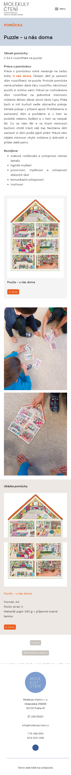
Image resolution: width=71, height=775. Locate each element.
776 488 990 (35, 733)
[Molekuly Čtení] (16, 8)
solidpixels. (46, 767)
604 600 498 (35, 738)
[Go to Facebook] (35, 748)
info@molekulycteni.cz (35, 725)
